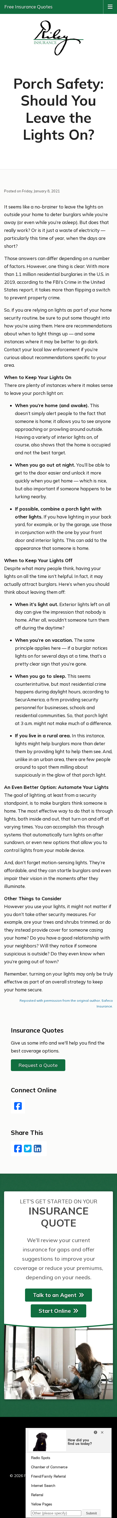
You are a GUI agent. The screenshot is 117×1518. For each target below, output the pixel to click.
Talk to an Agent (54, 1295)
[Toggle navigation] (110, 6)
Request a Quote (38, 1065)
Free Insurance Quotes (28, 7)
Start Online (55, 1310)
